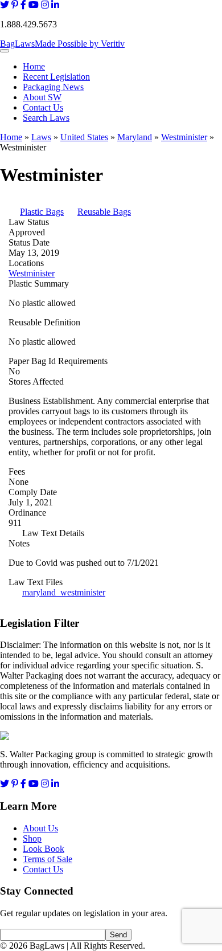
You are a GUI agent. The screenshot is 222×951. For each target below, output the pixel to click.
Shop (32, 838)
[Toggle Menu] (4, 50)
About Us (40, 828)
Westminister (184, 137)
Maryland (134, 137)
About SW (42, 97)
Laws (41, 137)
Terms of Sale (47, 859)
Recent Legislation (56, 76)
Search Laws (46, 118)
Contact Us (43, 107)
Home (34, 66)
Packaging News (53, 87)
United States (84, 137)
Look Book (43, 849)
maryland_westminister (63, 592)
